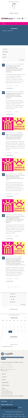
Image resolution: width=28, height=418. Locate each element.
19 (10, 329)
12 (10, 327)
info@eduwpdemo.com (10, 369)
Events (23, 414)
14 (17, 327)
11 (6, 327)
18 (6, 329)
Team (14, 414)
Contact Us (4, 376)
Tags (5, 54)
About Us (4, 373)
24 (2, 331)
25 (6, 331)
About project (9, 414)
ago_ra (21, 64)
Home (5, 30)
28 (17, 331)
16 (25, 327)
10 (2, 327)
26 (10, 331)
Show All (24, 304)
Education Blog (5, 382)
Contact (23, 416)
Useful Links (15, 416)
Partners (3, 416)
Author (5, 57)
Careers (3, 388)
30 (25, 331)
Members (4, 379)
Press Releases (9, 416)
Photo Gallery (18, 414)
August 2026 (14, 317)
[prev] (3, 318)
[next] (25, 318)
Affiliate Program (5, 385)
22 (21, 329)
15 (21, 327)
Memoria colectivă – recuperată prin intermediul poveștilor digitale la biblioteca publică (14, 69)
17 (2, 329)
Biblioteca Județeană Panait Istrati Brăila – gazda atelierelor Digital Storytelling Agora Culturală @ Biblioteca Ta (15, 262)
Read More (10, 88)
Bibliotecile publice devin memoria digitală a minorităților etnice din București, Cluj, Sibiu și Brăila (15, 219)
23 (25, 329)
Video (20, 416)
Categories (6, 51)
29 (21, 331)
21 (17, 329)
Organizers (13, 301)
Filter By (5, 49)
